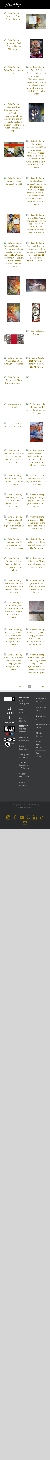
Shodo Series (39, 734)
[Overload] (14, 543)
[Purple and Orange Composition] (14, 16)
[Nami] (14, 361)
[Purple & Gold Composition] (36, 191)
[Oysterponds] (36, 432)
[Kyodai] (14, 406)
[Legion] (36, 500)
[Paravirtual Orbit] (36, 252)
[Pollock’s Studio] (14, 255)
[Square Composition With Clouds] (36, 458)
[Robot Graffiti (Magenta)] (36, 48)
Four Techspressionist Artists (25, 702)
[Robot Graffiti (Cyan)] (14, 70)
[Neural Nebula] (14, 586)
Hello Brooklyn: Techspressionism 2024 (25, 711)
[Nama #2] (14, 312)
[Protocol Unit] (14, 564)
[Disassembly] (36, 522)
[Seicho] (14, 480)
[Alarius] (36, 480)
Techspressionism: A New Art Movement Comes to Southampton (25, 756)
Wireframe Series (40, 700)
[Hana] (14, 637)
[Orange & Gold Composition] (14, 117)
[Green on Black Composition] (14, 181)
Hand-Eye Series (39, 744)
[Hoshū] (36, 312)
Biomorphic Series (40, 717)
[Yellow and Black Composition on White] (14, 45)
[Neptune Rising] (36, 112)
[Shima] (36, 224)
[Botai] (14, 339)
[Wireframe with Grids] (36, 21)
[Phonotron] (14, 500)
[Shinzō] (36, 332)
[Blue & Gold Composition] (36, 154)
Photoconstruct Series (40, 726)
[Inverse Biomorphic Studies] (36, 385)
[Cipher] (36, 563)
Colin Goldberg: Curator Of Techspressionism (25, 748)
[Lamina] (14, 456)
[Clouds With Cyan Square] (36, 663)
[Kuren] (14, 662)
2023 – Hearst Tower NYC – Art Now (25, 719)
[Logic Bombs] (36, 586)
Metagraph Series (40, 708)
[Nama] (14, 285)
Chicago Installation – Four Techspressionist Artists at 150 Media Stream (25, 775)
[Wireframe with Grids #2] (14, 149)
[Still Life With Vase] (14, 610)
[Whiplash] (14, 522)
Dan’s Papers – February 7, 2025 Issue (25, 739)
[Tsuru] (14, 380)
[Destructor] (36, 285)
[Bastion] (36, 543)
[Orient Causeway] (36, 611)
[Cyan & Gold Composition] (36, 80)
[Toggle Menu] (44, 5)
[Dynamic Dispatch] (36, 362)
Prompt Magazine (23, 730)
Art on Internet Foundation (24, 784)
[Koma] (14, 223)
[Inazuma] (36, 637)
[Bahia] (36, 409)
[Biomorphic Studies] (14, 425)
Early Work (38, 754)
